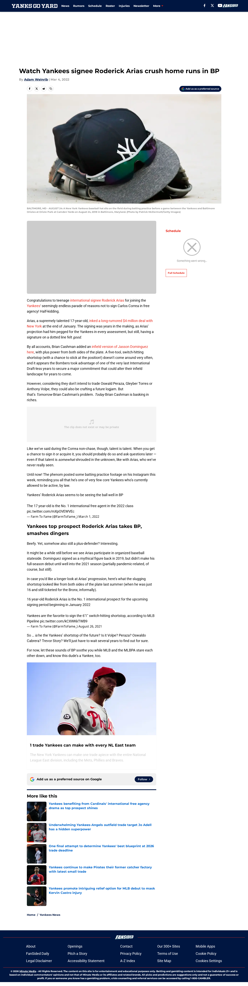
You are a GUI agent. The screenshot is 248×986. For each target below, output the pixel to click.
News (65, 6)
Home (31, 915)
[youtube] (220, 5)
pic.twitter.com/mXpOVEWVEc (50, 511)
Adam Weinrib (36, 79)
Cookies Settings (209, 961)
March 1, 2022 (88, 516)
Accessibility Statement (86, 961)
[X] (212, 5)
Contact (126, 946)
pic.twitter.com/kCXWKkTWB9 (63, 621)
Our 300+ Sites (168, 946)
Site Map (164, 961)
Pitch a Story (77, 953)
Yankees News (50, 915)
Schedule (95, 6)
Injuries (124, 6)
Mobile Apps (205, 946)
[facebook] (204, 5)
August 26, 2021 (90, 626)
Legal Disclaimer (39, 961)
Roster (110, 6)
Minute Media (27, 971)
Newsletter (141, 6)
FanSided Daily (37, 953)
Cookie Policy (206, 953)
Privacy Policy (131, 953)
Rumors (78, 6)
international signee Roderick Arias (97, 300)
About (30, 946)
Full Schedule (176, 272)
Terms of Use (167, 953)
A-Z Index (127, 961)
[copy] (51, 88)
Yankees (33, 306)
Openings (75, 946)
